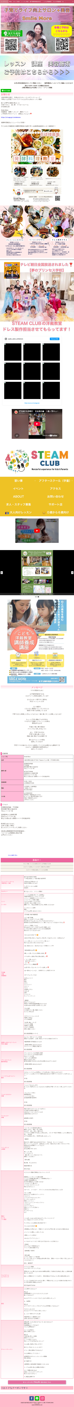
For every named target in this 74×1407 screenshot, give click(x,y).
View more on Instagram (32, 403)
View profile (54, 339)
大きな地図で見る (12, 855)
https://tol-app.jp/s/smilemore (11, 117)
